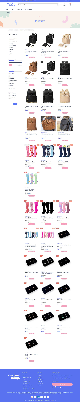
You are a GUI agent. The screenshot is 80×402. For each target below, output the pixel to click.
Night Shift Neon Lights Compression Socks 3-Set (47, 218)
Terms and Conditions (28, 385)
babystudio (12, 81)
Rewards (40, 381)
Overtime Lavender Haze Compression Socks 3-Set (63, 218)
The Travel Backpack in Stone (64, 106)
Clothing (11, 47)
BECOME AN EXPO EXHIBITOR (30, 0)
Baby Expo (40, 377)
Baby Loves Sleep (13, 80)
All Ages (11, 92)
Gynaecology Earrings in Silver (31, 272)
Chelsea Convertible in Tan (47, 134)
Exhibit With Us (26, 381)
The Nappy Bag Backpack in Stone (64, 52)
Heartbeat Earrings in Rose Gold (30, 300)
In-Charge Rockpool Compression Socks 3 (46, 162)
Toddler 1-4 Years (13, 95)
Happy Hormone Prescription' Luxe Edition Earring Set (47, 273)
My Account (25, 383)
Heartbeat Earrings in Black (63, 272)
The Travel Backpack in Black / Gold (31, 107)
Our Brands (40, 383)
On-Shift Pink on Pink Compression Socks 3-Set (30, 218)
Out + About (12, 39)
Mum (11, 53)
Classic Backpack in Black (64, 134)
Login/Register (68, 0)
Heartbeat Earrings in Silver (47, 299)
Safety (11, 51)
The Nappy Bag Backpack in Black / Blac (47, 79)
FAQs (24, 375)
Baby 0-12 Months (13, 93)
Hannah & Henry (44, 132)
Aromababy (12, 78)
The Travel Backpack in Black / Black (65, 79)
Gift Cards (40, 385)
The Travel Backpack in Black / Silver (48, 107)
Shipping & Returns (27, 377)
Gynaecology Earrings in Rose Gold (63, 246)
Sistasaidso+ (27, 160)
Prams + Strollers (13, 38)
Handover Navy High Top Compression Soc (63, 162)
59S (10, 75)
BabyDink (12, 83)
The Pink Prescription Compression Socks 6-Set (47, 246)
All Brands (12, 73)
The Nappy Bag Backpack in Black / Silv (47, 52)
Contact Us (25, 379)
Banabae (11, 85)
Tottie (26, 49)
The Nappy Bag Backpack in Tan (31, 79)
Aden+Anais (12, 76)
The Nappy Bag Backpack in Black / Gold (31, 52)
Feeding (11, 43)
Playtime (11, 49)
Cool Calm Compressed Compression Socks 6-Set (30, 246)
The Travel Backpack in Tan (31, 134)
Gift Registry (40, 379)
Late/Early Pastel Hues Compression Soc (30, 190)
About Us (40, 375)
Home (8, 12)
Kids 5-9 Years (12, 97)
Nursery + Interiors (13, 41)
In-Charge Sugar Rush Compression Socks (30, 162)
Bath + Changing (13, 45)
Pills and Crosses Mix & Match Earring (64, 300)
